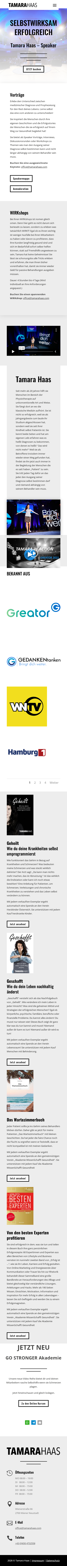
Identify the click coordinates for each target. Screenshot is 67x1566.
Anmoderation (21, 189)
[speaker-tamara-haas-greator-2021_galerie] (33, 534)
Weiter (54, 783)
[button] (27, 1422)
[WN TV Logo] (27, 725)
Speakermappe (21, 178)
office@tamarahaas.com (34, 166)
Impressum (38, 1560)
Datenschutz (53, 1560)
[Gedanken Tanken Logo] (33, 679)
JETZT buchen (33, 69)
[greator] (33, 635)
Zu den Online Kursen (33, 1403)
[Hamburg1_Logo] (27, 771)
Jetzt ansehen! (18, 924)
